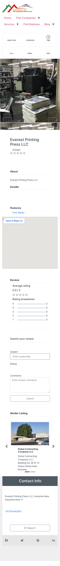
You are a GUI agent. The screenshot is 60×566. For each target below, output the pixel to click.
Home (7, 17)
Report (31, 528)
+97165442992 (13, 511)
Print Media (18, 212)
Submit (30, 398)
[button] (6, 446)
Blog (47, 24)
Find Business (31, 24)
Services (9, 24)
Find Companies (26, 17)
